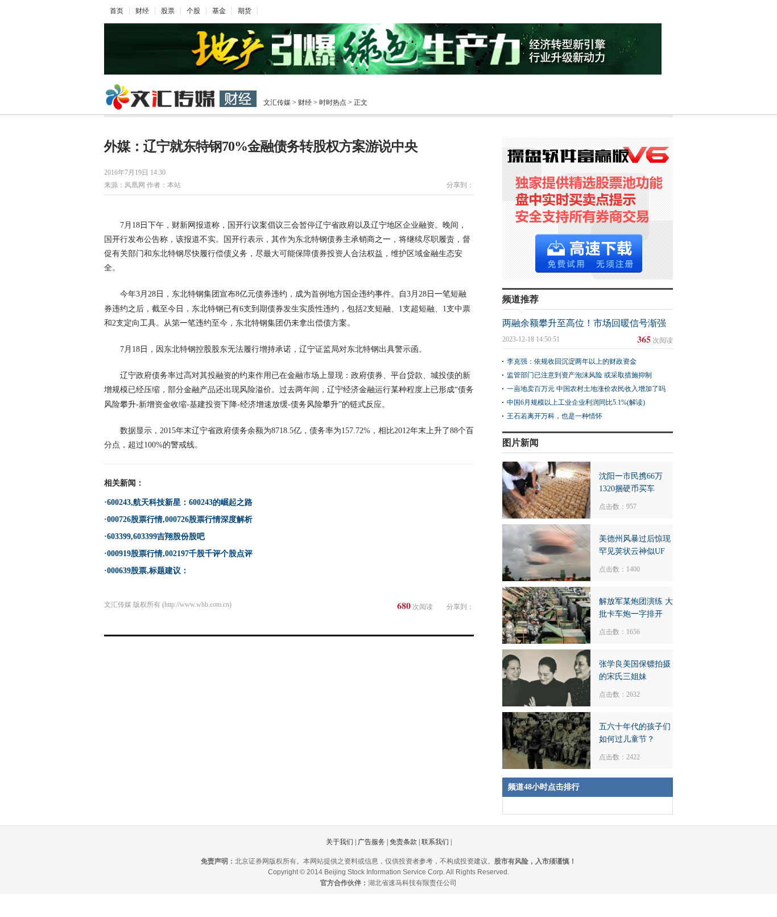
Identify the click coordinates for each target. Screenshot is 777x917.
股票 (168, 11)
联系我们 (435, 842)
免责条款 (403, 842)
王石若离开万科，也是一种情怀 (554, 416)
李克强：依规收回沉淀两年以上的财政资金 (572, 361)
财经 (142, 11)
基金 (219, 11)
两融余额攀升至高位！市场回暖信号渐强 (584, 323)
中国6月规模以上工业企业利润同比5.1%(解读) (576, 402)
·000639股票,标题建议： (146, 570)
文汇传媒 (277, 102)
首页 (116, 11)
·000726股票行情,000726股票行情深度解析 (178, 519)
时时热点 (332, 102)
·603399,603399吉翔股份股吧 (154, 536)
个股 (193, 11)
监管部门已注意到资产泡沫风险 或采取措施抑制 (579, 375)
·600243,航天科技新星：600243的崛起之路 (178, 502)
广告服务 (371, 842)
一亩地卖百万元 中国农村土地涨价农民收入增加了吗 (586, 389)
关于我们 (339, 842)
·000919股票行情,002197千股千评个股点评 (178, 553)
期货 (244, 11)
